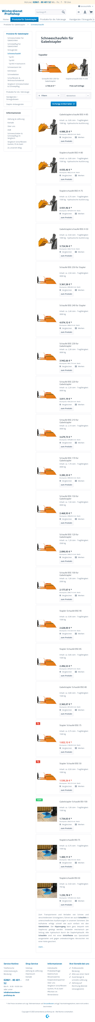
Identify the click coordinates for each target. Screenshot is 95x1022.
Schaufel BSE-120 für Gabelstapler (69, 535)
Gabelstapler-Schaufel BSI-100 (73, 801)
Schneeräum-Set (14, 67)
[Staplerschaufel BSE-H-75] (47, 203)
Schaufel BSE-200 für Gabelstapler (50, 79)
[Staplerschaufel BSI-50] (47, 890)
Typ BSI (11, 57)
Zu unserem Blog (15, 148)
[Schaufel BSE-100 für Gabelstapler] (47, 585)
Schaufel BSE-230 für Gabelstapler (69, 344)
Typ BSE (11, 60)
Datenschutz (53, 974)
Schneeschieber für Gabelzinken (16, 39)
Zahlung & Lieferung (16, 119)
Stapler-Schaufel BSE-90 (70, 611)
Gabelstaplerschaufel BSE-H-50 (73, 229)
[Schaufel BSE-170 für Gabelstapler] (47, 470)
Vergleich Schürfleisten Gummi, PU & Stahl (17, 143)
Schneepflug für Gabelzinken (14, 45)
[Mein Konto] (85, 12)
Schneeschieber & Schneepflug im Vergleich (15, 135)
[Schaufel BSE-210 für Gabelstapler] (47, 432)
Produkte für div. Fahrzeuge (17, 92)
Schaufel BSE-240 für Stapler (72, 305)
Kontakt (11, 122)
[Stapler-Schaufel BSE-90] (47, 623)
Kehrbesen (12, 71)
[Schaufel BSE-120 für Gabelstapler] (47, 547)
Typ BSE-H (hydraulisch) (17, 64)
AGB (9, 130)
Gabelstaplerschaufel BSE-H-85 (73, 114)
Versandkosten (49, 1003)
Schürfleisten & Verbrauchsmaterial (16, 79)
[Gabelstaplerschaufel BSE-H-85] (47, 127)
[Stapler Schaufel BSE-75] (47, 738)
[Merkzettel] (78, 12)
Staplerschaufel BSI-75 (69, 840)
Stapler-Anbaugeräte (15, 104)
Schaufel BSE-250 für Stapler (72, 267)
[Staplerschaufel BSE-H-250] (77, 67)
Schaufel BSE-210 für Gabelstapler (69, 421)
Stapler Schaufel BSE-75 (70, 725)
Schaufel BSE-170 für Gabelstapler (69, 459)
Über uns (11, 126)
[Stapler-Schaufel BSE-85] (47, 661)
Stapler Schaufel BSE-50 (70, 763)
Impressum (30, 974)
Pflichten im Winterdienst (53, 993)
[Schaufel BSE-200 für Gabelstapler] (50, 67)
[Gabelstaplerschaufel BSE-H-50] (47, 241)
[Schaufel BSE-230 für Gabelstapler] (47, 356)
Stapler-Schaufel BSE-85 (70, 649)
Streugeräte (12, 50)
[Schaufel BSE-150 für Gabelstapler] (47, 509)
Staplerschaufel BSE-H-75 (71, 191)
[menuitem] (50, 12)
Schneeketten (13, 74)
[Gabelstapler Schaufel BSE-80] (47, 699)
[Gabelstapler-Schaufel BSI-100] (47, 814)
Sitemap (29, 968)
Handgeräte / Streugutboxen (12, 98)
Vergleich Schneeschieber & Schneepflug (18, 85)
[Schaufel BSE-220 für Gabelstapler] (47, 394)
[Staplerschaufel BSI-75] (47, 852)
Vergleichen (67, 137)
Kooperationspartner (56, 980)
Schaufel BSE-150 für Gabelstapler (69, 497)
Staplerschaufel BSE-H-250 (77, 78)
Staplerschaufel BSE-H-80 (71, 152)
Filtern (44, 95)
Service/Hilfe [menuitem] (85, 6)
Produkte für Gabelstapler (17, 34)
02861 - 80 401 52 (42, 2)
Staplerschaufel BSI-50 (69, 878)
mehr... (41, 947)
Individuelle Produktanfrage (54, 969)
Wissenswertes (54, 977)
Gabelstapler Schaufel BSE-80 (73, 687)
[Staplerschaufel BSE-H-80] (47, 165)
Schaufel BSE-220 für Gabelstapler (69, 382)
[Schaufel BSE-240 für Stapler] (47, 318)
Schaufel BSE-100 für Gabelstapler (69, 573)
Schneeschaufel (14, 53)
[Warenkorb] (91, 12)
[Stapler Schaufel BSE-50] (47, 776)
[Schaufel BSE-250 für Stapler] (47, 280)
